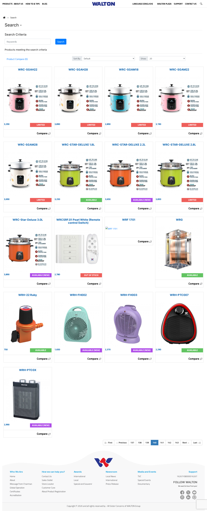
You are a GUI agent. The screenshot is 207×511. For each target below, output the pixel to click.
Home (12, 476)
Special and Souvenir (83, 483)
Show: (143, 58)
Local (76, 480)
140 (155, 442)
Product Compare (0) (17, 59)
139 (147, 442)
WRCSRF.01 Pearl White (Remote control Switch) (78, 221)
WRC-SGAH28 (78, 69)
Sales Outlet (47, 480)
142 (169, 442)
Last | (196, 442)
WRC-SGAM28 (28, 144)
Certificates (15, 491)
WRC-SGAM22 (179, 69)
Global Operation (17, 487)
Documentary (144, 483)
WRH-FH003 (128, 295)
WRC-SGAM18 (129, 69)
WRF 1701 (128, 219)
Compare (42, 133)
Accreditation (16, 495)
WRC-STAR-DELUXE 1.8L (78, 144)
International (79, 476)
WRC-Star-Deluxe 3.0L (28, 219)
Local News (111, 476)
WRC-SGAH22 (27, 69)
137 (132, 442)
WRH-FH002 (78, 295)
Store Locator (48, 483)
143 (177, 442)
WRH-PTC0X (27, 370)
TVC (139, 476)
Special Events (144, 480)
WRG (179, 219)
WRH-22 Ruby (27, 295)
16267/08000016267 (187, 476)
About (12, 480)
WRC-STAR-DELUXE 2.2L (128, 144)
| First (108, 442)
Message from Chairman (21, 483)
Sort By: (77, 58)
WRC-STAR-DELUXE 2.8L (179, 144)
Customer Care (48, 487)
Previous (121, 442)
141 (162, 442)
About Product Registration (54, 491)
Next (185, 442)
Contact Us (47, 476)
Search (13, 17)
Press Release (112, 483)
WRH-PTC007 (179, 295)
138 (140, 442)
